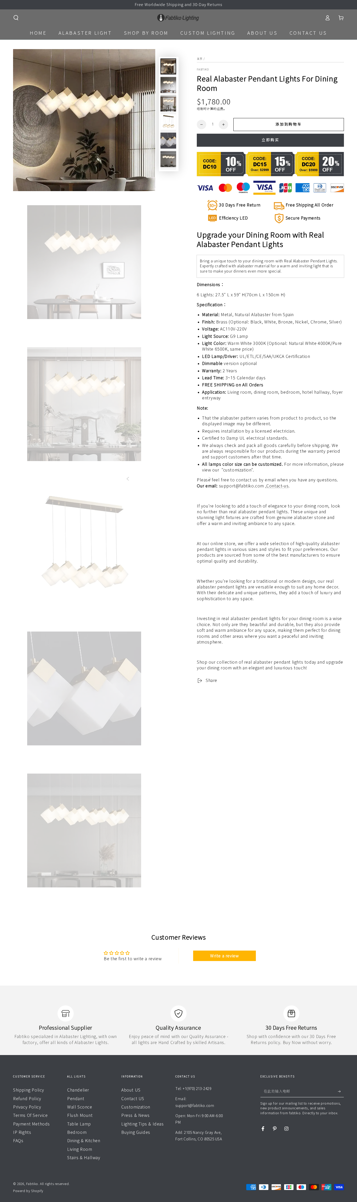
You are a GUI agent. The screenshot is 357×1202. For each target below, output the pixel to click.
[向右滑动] (210, 479)
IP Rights (22, 1132)
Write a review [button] (224, 956)
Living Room (79, 1149)
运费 (220, 108)
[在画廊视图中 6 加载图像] (168, 159)
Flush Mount (80, 1115)
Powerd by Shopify (28, 1190)
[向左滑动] (128, 479)
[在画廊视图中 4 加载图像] (168, 122)
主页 (200, 58)
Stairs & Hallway (83, 1158)
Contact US (132, 1099)
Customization (135, 1107)
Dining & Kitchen (83, 1141)
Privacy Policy (27, 1107)
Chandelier (78, 1090)
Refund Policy (27, 1099)
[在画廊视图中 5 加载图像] (168, 141)
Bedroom (77, 1132)
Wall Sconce (79, 1107)
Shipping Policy (28, 1090)
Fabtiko (203, 69)
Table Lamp (79, 1124)
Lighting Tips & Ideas (142, 1124)
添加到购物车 (288, 124)
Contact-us (277, 486)
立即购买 (270, 140)
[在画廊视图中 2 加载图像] (168, 85)
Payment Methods (31, 1124)
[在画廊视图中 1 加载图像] (168, 66)
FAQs (18, 1141)
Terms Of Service (30, 1115)
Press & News (135, 1115)
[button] (16, 17)
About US (131, 1090)
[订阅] (341, 1091)
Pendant (75, 1099)
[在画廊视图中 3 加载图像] (168, 103)
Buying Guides (135, 1132)
